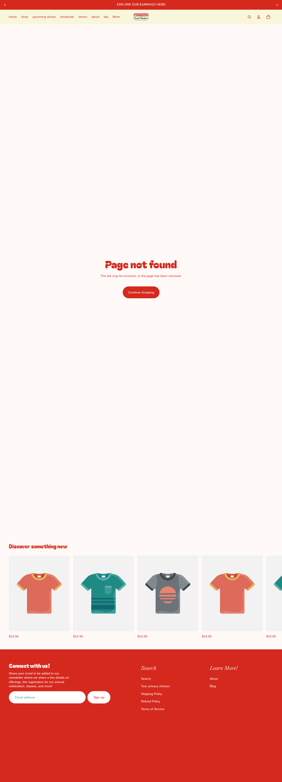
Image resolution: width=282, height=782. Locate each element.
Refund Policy (150, 701)
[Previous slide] (5, 5)
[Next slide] (277, 5)
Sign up (99, 697)
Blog (213, 686)
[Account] (258, 17)
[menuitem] (116, 16)
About (214, 678)
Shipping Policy (151, 694)
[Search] (249, 17)
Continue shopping (141, 292)
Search (146, 678)
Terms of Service (152, 709)
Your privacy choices (155, 686)
